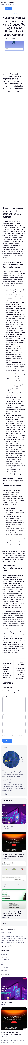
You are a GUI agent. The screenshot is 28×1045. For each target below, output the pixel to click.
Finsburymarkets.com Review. (11, 884)
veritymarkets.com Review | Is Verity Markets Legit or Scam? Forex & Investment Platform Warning (13, 913)
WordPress (22, 1043)
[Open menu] (2, 9)
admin (20, 38)
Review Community (8, 2)
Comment (5, 696)
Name (4, 714)
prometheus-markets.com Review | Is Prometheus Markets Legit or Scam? (13, 855)
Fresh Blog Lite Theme (6, 1043)
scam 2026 (14, 14)
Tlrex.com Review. (7, 826)
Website (4, 728)
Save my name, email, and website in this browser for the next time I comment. (14, 735)
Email (4, 721)
